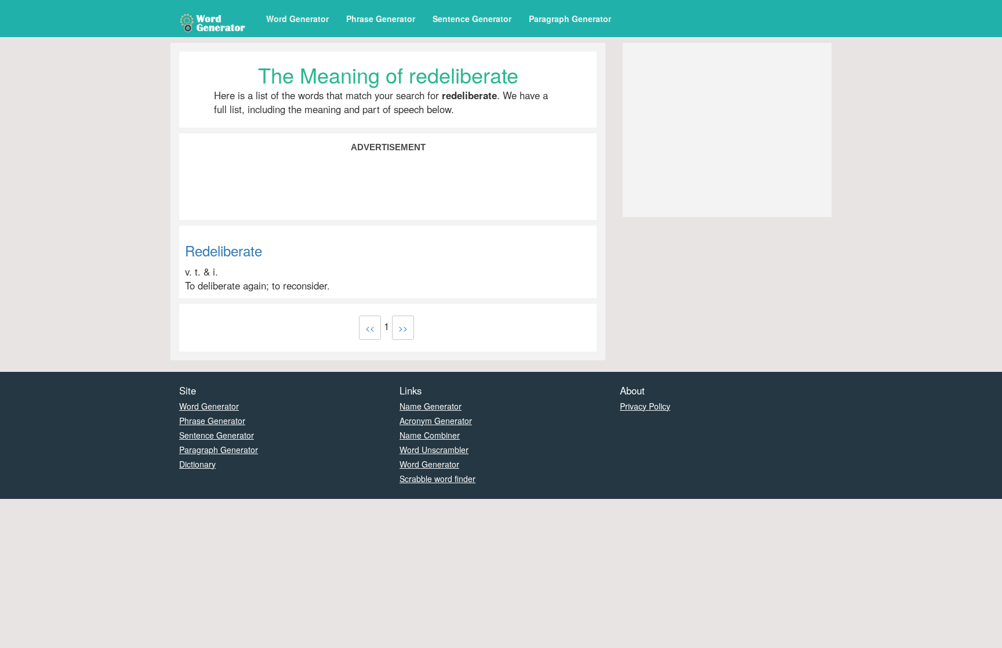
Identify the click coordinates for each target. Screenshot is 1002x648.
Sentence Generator (472, 18)
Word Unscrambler (434, 449)
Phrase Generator (380, 18)
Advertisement (388, 147)
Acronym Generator (436, 420)
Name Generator (431, 406)
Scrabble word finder (437, 478)
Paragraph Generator (570, 18)
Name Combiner (430, 435)
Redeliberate (223, 250)
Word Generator (297, 18)
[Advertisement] (388, 185)
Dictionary (197, 464)
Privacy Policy (645, 406)
